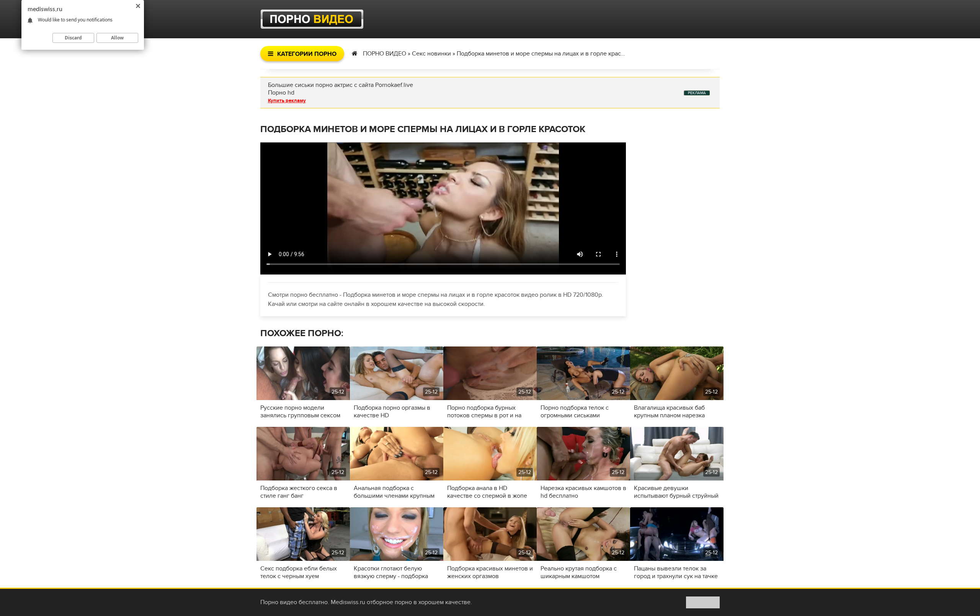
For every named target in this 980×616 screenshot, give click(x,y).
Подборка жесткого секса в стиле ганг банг (298, 492)
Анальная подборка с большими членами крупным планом (394, 492)
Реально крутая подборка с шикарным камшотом (579, 572)
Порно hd (281, 92)
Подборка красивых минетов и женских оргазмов (490, 572)
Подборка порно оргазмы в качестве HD (392, 411)
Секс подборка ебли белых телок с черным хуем (298, 572)
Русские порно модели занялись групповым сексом (300, 411)
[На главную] (312, 19)
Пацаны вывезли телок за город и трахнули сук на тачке (676, 572)
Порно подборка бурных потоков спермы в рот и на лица (484, 411)
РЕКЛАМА (697, 93)
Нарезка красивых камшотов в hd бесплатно (583, 492)
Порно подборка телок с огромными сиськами (575, 411)
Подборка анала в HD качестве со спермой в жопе (487, 492)
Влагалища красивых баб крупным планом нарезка (669, 411)
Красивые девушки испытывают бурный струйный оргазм (676, 492)
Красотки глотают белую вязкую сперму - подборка (391, 572)
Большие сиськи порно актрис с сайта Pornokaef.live (340, 85)
